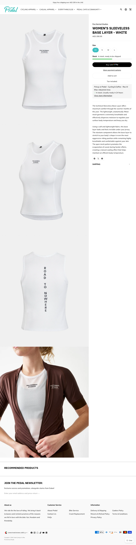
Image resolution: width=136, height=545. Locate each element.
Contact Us (51, 514)
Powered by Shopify (9, 539)
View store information (103, 95)
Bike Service (74, 510)
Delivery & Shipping (98, 510)
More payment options (112, 70)
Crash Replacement (77, 514)
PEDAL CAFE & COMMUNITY (88, 9)
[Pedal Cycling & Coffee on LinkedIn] (46, 533)
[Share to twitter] (98, 158)
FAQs (49, 517)
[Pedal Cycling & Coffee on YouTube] (43, 533)
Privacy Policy (96, 517)
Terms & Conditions (120, 514)
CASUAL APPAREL (47, 9)
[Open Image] (44, 69)
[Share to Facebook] (102, 158)
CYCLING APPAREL (28, 9)
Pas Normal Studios (100, 24)
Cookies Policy (117, 510)
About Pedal (52, 510)
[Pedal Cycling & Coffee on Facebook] (31, 533)
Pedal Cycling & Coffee (19, 537)
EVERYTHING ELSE (65, 9)
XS (95, 50)
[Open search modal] (121, 9)
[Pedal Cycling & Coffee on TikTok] (40, 533)
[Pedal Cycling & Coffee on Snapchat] (37, 533)
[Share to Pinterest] (94, 158)
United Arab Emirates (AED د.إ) (17, 532)
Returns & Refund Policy (100, 514)
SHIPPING (96, 164)
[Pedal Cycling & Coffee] (11, 9)
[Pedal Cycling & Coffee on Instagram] (34, 533)
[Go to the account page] (125, 9)
